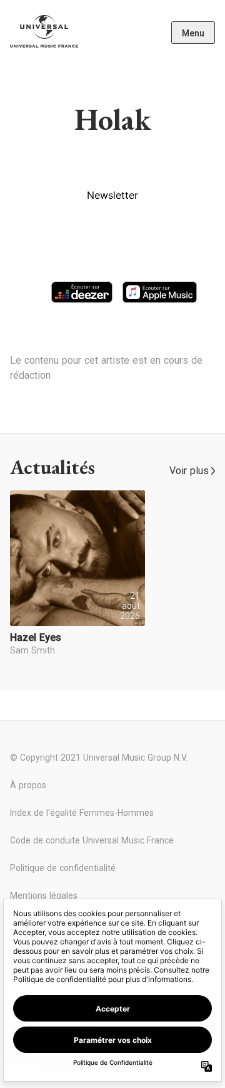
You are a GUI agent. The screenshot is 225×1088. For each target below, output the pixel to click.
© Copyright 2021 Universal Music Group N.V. (99, 758)
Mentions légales (44, 895)
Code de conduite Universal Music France (92, 840)
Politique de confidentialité (63, 868)
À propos (28, 785)
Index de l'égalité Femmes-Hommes (82, 813)
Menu (193, 33)
